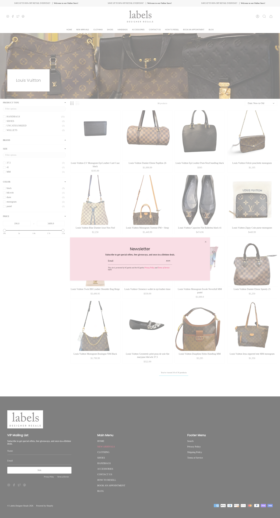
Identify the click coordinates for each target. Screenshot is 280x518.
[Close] (205, 241)
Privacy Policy (149, 268)
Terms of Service (163, 268)
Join (168, 261)
